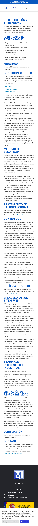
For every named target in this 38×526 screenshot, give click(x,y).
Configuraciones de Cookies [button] (10, 521)
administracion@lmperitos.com (13, 453)
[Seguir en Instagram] (22, 483)
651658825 (21, 1)
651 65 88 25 (18, 492)
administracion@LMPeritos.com (17, 497)
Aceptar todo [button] (24, 521)
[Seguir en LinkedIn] (19, 483)
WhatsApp (11, 495)
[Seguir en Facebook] (15, 483)
